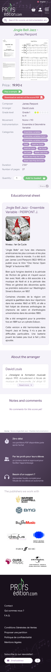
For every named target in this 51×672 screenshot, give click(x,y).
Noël (26, 144)
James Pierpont (30, 103)
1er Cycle (42, 148)
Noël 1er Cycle (37, 144)
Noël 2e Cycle (29, 148)
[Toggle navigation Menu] (47, 9)
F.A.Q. (7, 615)
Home (6, 431)
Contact (8, 605)
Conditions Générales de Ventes (20, 627)
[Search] (5, 20)
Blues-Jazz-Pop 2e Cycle (34, 161)
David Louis (28, 108)
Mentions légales (12, 642)
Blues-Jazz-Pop (41, 152)
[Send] (37, 660)
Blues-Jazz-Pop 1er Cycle (34, 157)
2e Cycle (27, 152)
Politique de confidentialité (18, 637)
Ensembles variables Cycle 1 (35, 136)
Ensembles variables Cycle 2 (35, 140)
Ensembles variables (32, 132)
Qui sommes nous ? (14, 610)
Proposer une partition (15, 632)
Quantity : (7, 178)
